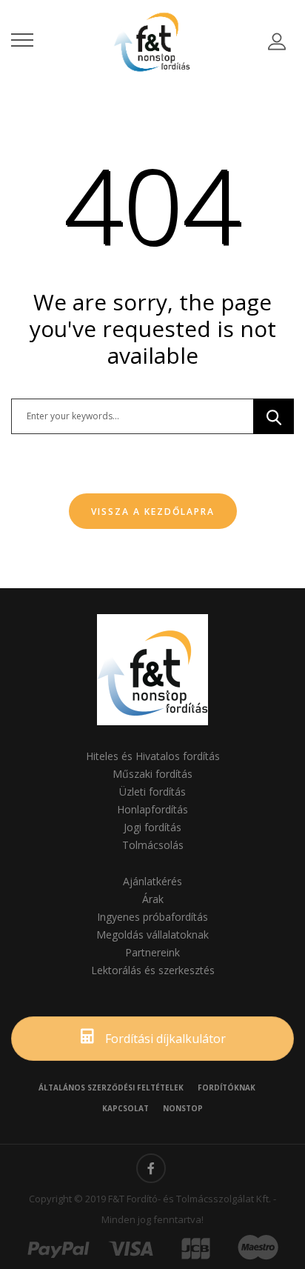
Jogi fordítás (152, 827)
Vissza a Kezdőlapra (153, 511)
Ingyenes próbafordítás (152, 917)
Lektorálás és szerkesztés (153, 970)
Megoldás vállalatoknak (152, 934)
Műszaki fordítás (152, 774)
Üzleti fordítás (152, 792)
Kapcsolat (125, 1108)
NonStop (183, 1108)
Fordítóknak (226, 1087)
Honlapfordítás (152, 809)
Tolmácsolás (153, 845)
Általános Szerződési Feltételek (111, 1087)
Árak (153, 899)
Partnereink (152, 952)
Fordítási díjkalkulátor (164, 1038)
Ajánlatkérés (152, 881)
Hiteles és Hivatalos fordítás (153, 756)
